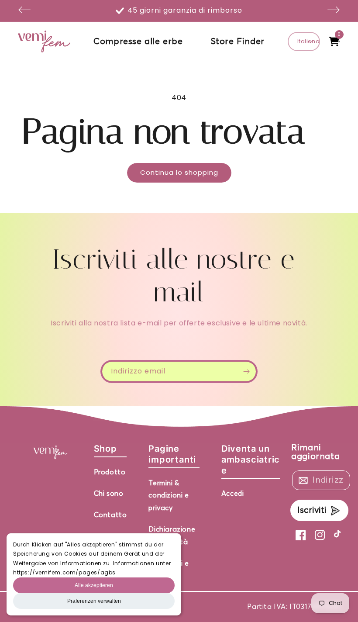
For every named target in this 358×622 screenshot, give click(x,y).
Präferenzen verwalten (94, 601)
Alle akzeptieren (94, 585)
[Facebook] (300, 535)
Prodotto (110, 472)
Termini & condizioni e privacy (168, 496)
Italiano (308, 41)
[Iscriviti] (246, 371)
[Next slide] (333, 10)
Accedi (232, 493)
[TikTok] (339, 535)
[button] (334, 41)
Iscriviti (312, 510)
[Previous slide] (24, 10)
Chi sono (109, 493)
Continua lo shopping (179, 172)
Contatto (110, 514)
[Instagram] (320, 535)
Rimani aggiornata (315, 452)
